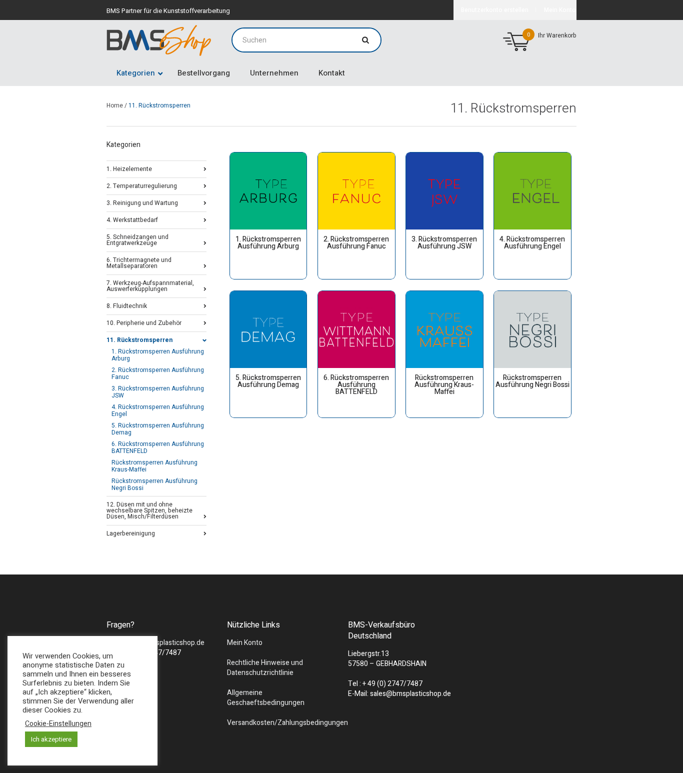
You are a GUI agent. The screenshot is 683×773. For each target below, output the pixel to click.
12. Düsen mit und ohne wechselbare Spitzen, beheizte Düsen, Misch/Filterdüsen (149, 510)
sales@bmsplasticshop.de (164, 643)
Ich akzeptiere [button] (51, 739)
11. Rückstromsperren (139, 339)
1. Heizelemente (129, 168)
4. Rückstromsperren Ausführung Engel (158, 410)
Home (114, 105)
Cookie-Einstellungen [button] (58, 724)
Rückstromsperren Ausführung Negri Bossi (155, 484)
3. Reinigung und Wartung (142, 202)
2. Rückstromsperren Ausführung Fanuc (158, 374)
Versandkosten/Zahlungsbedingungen (287, 723)
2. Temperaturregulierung (141, 185)
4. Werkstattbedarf (132, 219)
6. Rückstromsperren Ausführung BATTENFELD (158, 448)
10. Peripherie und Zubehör (144, 322)
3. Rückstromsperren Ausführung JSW (158, 392)
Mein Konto (244, 643)
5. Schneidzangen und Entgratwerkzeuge (137, 239)
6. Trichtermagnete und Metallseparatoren (139, 262)
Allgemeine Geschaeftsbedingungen (265, 698)
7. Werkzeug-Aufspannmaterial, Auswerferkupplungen (150, 285)
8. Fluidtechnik (126, 305)
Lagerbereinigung (130, 532)
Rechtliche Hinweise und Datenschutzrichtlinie (265, 668)
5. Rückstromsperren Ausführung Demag (158, 429)
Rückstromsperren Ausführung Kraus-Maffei (155, 466)
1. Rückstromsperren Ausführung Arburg (158, 355)
